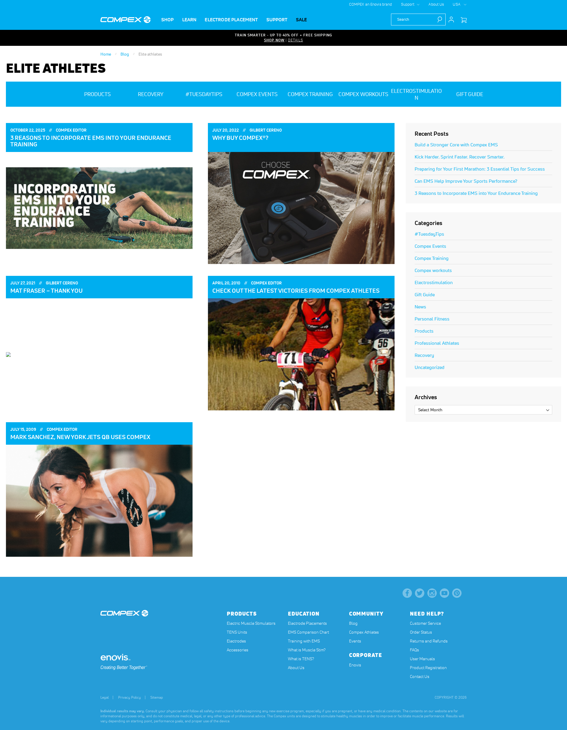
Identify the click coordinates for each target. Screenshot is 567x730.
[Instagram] (432, 593)
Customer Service (425, 623)
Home (106, 54)
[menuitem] (167, 20)
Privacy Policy (129, 697)
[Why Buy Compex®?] (301, 208)
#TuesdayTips (429, 234)
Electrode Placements (307, 623)
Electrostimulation (434, 282)
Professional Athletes (437, 343)
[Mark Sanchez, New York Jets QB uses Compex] (99, 501)
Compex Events (430, 246)
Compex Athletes (364, 632)
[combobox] (418, 19)
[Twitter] (419, 593)
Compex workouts (433, 270)
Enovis (355, 665)
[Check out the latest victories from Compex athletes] (301, 354)
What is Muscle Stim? (306, 650)
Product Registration (428, 667)
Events (355, 641)
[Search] (441, 19)
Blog (125, 54)
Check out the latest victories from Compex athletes (295, 290)
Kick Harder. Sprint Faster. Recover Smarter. (459, 157)
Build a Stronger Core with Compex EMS (456, 145)
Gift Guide (425, 294)
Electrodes (236, 641)
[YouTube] (444, 593)
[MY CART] (464, 20)
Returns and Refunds (429, 641)
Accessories (237, 650)
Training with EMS (304, 641)
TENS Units (237, 632)
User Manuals (422, 658)
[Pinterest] (457, 593)
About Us (436, 4)
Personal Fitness (432, 319)
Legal (104, 697)
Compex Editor (71, 130)
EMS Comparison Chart (308, 632)
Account (451, 19)
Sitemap (156, 697)
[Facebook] (407, 593)
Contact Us (419, 676)
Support (408, 4)
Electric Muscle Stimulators (251, 623)
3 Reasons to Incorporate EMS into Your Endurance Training (90, 141)
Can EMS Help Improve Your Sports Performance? (466, 181)
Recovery (424, 355)
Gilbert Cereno (266, 130)
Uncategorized (429, 367)
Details (295, 40)
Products (424, 331)
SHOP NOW (274, 40)
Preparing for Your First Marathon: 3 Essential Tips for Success (480, 169)
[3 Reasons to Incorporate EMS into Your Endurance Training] (99, 208)
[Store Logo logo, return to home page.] (125, 20)
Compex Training (432, 258)
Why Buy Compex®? (240, 137)
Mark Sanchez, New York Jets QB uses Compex (80, 437)
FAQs (414, 650)
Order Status (421, 632)
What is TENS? (301, 658)
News (420, 307)
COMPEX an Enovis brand (370, 4)
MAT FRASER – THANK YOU (46, 290)
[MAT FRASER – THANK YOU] (99, 354)
